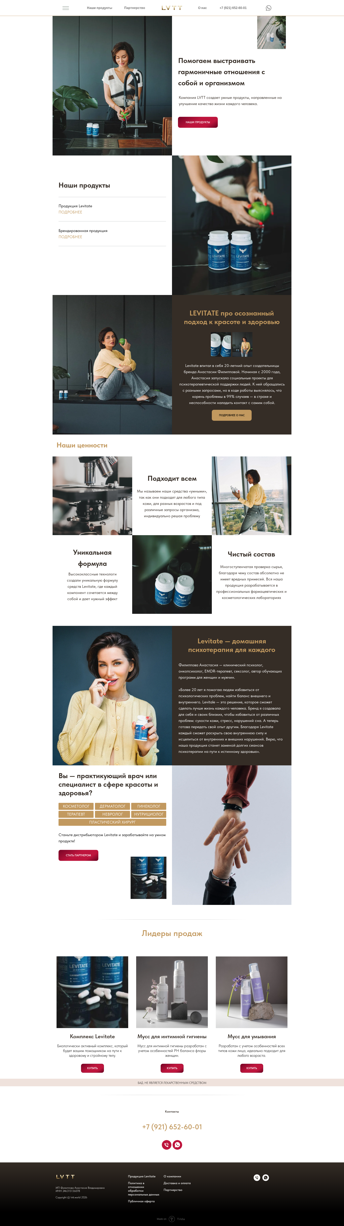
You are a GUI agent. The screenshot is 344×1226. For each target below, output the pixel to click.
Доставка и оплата (177, 1183)
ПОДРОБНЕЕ (70, 236)
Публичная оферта (141, 1201)
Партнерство (134, 8)
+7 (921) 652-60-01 (233, 8)
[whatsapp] (177, 1145)
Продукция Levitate (141, 1176)
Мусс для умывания (252, 1036)
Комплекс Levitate (92, 1036)
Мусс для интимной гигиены (172, 1036)
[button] (78, 855)
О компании (172, 1176)
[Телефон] (166, 1145)
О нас (202, 8)
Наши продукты (99, 8)
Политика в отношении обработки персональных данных (143, 1188)
